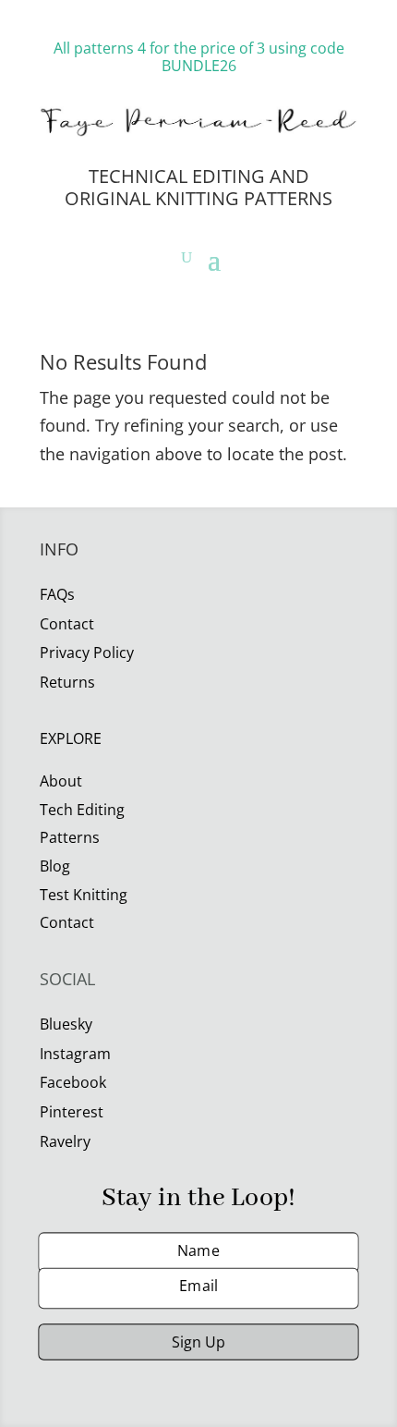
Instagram (75, 1053)
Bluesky (66, 1024)
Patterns (70, 837)
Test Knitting (83, 894)
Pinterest (71, 1112)
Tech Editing (82, 809)
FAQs (57, 594)
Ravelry (65, 1141)
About (61, 781)
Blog (55, 866)
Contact (67, 922)
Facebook (73, 1082)
